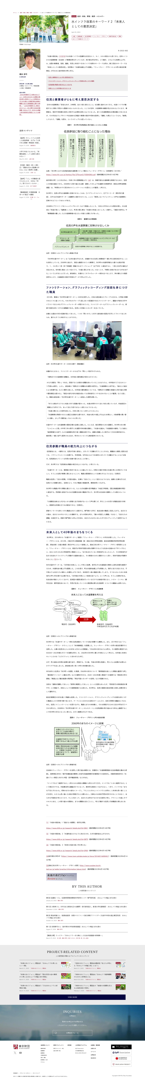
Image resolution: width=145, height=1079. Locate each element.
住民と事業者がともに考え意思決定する (60, 77)
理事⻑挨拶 (43, 1048)
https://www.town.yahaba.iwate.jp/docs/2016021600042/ (85, 856)
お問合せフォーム (72, 1033)
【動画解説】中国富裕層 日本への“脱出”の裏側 (29, 194)
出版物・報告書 (95, 1045)
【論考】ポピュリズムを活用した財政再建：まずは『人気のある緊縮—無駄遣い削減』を (29, 141)
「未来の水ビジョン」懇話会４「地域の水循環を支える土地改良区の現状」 (100, 988)
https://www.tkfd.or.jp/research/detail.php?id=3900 (67, 850)
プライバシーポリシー (25, 1073)
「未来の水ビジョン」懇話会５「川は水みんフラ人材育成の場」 (45, 988)
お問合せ (93, 1055)
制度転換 (80, 36)
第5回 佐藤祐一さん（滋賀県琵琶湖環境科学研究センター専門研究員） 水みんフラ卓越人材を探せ (87, 899)
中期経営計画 (44, 1055)
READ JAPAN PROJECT (80, 1052)
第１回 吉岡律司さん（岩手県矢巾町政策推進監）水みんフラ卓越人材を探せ (87, 927)
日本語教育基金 (79, 1050)
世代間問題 (88, 36)
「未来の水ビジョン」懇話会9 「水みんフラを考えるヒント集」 (45, 965)
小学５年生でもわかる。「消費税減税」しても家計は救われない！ (29, 155)
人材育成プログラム (81, 1045)
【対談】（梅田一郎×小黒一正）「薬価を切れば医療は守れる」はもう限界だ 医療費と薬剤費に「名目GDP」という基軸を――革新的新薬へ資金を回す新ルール (29, 168)
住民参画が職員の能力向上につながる (60, 84)
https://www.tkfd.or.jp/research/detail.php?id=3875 (67, 839)
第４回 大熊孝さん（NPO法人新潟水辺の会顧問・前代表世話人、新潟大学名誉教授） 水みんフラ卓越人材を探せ (87, 908)
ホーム (15, 12)
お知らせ (93, 1048)
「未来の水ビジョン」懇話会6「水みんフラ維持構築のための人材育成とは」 (100, 976)
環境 (120, 36)
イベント (93, 1051)
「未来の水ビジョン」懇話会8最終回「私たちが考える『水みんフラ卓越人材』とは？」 (100, 965)
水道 (74, 36)
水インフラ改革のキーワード (80, 39)
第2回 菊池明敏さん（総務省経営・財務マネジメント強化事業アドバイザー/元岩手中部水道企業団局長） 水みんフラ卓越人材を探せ (87, 917)
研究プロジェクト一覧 (58, 1048)
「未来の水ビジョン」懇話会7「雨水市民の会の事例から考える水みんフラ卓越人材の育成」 (45, 976)
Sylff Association (79, 1048)
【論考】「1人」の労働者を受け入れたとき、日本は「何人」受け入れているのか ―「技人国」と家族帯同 (29, 182)
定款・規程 (43, 1057)
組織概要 (43, 1050)
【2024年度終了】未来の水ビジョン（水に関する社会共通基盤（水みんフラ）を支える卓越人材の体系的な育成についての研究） (29, 110)
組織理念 (43, 1052)
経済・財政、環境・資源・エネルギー (29, 12)
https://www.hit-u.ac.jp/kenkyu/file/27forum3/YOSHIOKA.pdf (71, 174)
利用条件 (15, 1073)
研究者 (69, 1045)
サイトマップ (36, 1073)
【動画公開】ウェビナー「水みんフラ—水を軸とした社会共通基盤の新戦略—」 (87, 935)
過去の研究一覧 (56, 1050)
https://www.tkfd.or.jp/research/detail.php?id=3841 (67, 828)
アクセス (43, 1062)
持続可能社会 (112, 36)
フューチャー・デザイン (99, 36)
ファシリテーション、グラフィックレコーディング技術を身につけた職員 (71, 81)
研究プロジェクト (58, 1045)
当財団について (45, 1045)
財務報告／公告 (44, 1059)
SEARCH (93, 1058)
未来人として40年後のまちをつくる (59, 88)
